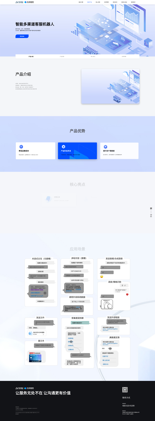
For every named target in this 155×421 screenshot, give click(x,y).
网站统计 (17, 414)
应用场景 (124, 56)
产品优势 (62, 56)
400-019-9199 (128, 406)
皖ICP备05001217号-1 (35, 412)
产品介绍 (31, 56)
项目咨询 (22, 36)
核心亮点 (93, 56)
